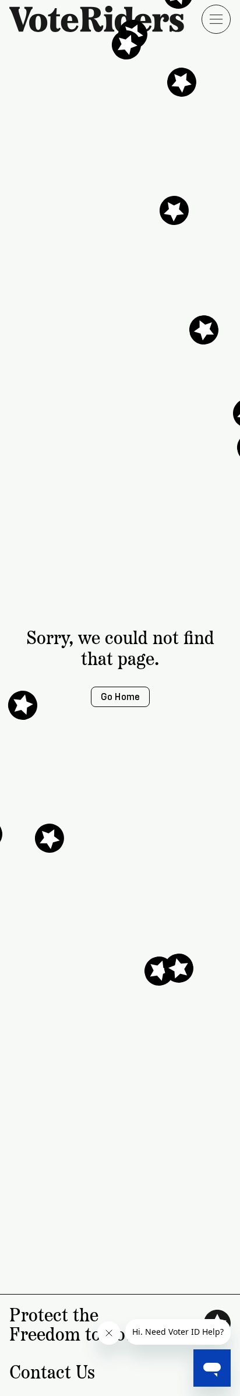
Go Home (120, 696)
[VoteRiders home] (102, 19)
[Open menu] (216, 19)
